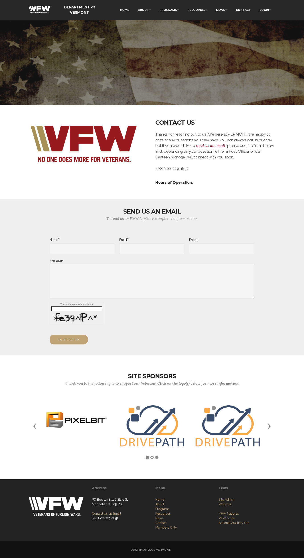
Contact (160, 523)
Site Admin (226, 499)
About (159, 504)
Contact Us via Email (106, 513)
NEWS (220, 10)
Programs (162, 509)
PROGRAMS (168, 10)
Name (54, 240)
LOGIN (264, 10)
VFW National (229, 513)
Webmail (225, 504)
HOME (124, 10)
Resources (163, 513)
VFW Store (227, 518)
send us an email (210, 145)
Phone (193, 240)
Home (159, 499)
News (159, 518)
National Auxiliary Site (234, 523)
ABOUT (143, 10)
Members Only (166, 527)
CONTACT (243, 10)
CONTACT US (69, 339)
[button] (35, 426)
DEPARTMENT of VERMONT (79, 10)
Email (123, 240)
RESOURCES (196, 10)
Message (56, 260)
